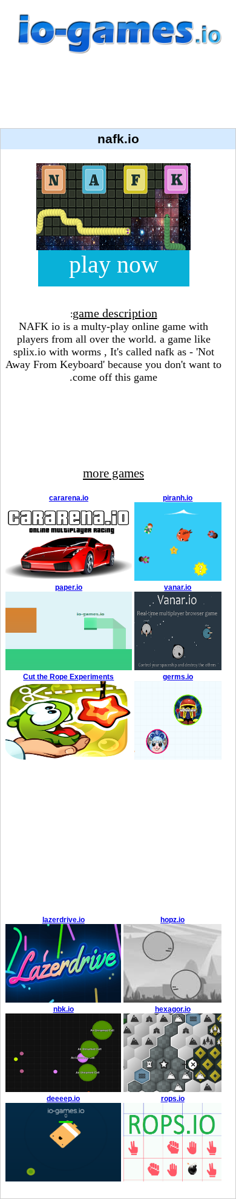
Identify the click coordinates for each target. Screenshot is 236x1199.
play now (114, 264)
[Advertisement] (118, 98)
